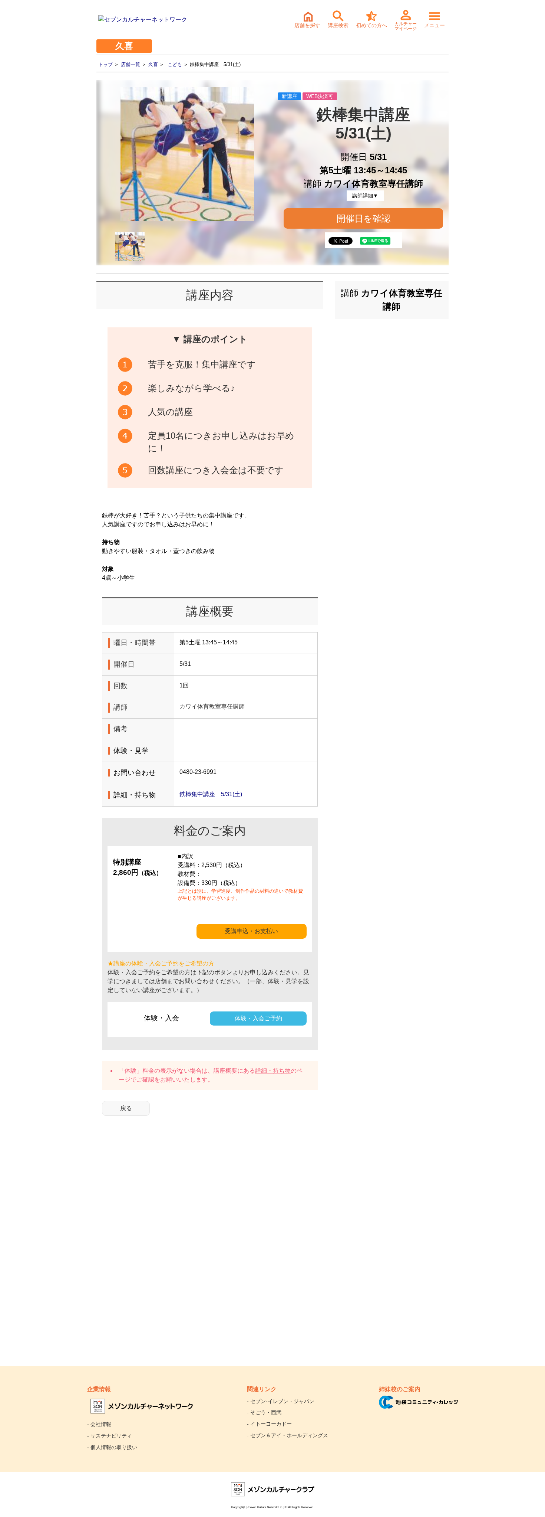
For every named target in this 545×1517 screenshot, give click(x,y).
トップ (105, 64)
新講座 (289, 96)
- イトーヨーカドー (269, 1424)
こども (175, 64)
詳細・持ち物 (273, 1071)
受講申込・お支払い (251, 931)
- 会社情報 (99, 1424)
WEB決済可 (319, 96)
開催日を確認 (363, 218)
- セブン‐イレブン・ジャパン (280, 1401)
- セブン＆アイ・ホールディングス (287, 1435)
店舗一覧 (130, 64)
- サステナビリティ (109, 1436)
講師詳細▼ (365, 196)
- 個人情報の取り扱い (112, 1447)
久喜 (153, 64)
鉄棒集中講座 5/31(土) (210, 794)
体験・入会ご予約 (258, 1018)
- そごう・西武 (264, 1412)
